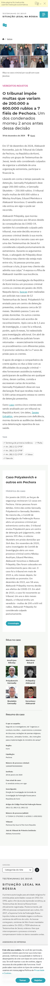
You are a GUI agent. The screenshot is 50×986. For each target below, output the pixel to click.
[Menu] (44, 14)
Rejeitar (38, 980)
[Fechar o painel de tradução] (44, 3)
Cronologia (13, 623)
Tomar (22, 980)
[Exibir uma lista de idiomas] (38, 3)
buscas (23, 291)
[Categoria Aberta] (37, 869)
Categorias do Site (14, 870)
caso (11, 404)
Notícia (9, 39)
